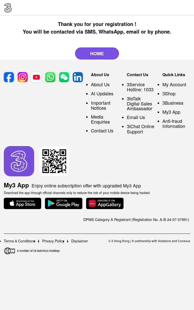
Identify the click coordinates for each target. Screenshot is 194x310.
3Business (172, 102)
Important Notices (100, 105)
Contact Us (102, 130)
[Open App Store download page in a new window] (22, 203)
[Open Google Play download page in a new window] (63, 203)
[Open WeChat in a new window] (64, 77)
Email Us (136, 117)
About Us (100, 84)
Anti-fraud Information (173, 123)
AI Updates (102, 93)
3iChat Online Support (140, 128)
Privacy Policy (53, 240)
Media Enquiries (100, 119)
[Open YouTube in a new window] (36, 77)
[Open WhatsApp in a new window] (50, 77)
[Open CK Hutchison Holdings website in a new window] (32, 251)
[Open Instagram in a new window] (23, 77)
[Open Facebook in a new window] (9, 77)
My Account (174, 84)
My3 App (171, 111)
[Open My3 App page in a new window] (19, 161)
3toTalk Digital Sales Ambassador (139, 103)
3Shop (169, 93)
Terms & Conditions (19, 240)
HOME (97, 53)
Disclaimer (79, 240)
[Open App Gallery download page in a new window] (105, 203)
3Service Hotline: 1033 (140, 87)
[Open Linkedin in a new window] (78, 77)
